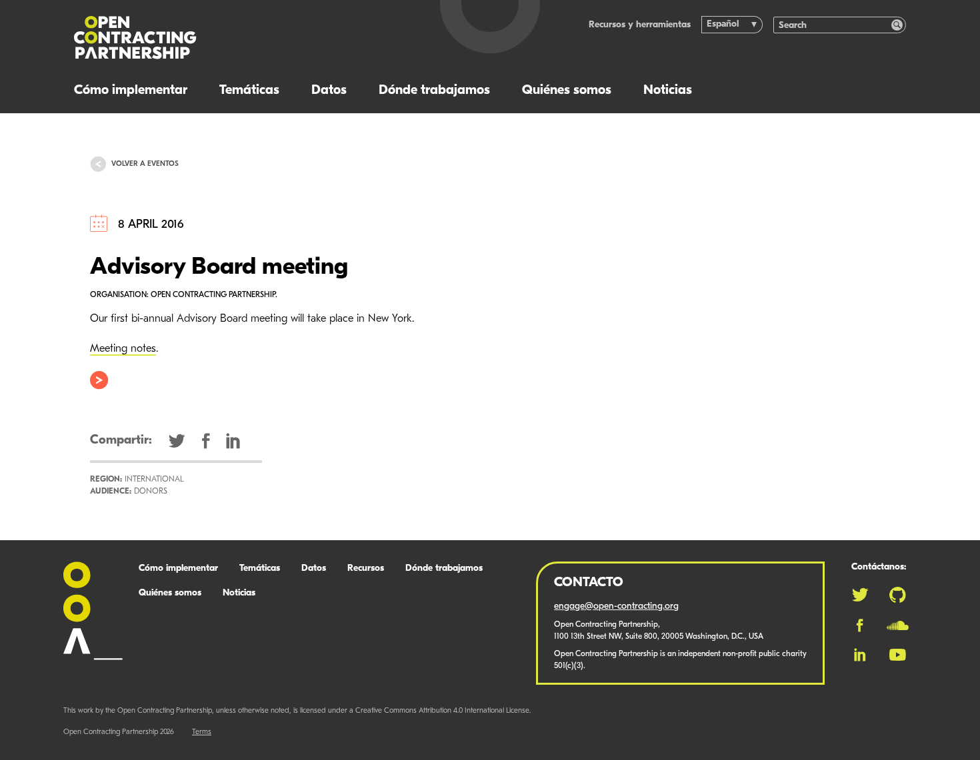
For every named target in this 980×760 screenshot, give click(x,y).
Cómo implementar (130, 90)
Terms (201, 732)
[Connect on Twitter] (860, 594)
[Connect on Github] (897, 594)
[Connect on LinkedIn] (860, 654)
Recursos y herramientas (640, 25)
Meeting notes (123, 349)
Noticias (667, 90)
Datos (329, 90)
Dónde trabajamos (434, 90)
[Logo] (233, 37)
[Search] (897, 25)
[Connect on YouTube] (897, 654)
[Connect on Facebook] (859, 625)
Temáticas (249, 90)
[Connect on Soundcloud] (898, 625)
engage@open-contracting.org (616, 606)
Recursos (365, 568)
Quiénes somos (566, 90)
